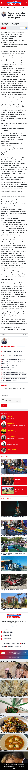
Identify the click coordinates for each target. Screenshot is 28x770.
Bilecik (25, 7)
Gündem (9, 7)
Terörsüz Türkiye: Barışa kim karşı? (10, 372)
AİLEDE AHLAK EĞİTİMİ (12, 432)
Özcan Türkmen (11, 449)
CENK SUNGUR (10, 423)
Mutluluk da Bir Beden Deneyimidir (15, 438)
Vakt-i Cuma (10, 430)
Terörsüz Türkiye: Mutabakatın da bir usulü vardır (14, 374)
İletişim (13, 643)
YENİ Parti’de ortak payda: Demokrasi (16, 425)
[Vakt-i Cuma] (3, 431)
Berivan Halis (11, 443)
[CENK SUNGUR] (3, 424)
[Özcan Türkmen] (3, 450)
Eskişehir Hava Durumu (7, 631)
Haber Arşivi (5, 639)
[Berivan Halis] (3, 443)
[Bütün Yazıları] (26, 346)
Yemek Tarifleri (18, 646)
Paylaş (4, 27)
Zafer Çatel (11, 19)
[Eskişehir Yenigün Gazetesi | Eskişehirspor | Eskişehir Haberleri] (14, 3)
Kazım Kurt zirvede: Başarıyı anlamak (11, 359)
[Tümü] (26, 413)
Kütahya (4, 646)
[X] (14, 626)
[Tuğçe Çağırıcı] (3, 437)
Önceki (3, 334)
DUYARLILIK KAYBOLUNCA (13, 451)
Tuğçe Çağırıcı (11, 436)
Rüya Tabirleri (10, 646)
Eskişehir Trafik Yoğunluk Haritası (9, 634)
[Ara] (26, 3)
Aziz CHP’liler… (6, 349)
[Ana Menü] (1, 3)
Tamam (14, 768)
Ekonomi (17, 644)
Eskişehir (3, 7)
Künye (18, 643)
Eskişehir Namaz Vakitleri (8, 632)
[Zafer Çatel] (3, 14)
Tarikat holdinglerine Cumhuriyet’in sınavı (12, 351)
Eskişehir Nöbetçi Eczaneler (8, 629)
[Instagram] (16, 626)
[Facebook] (12, 626)
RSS (3, 652)
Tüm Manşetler (6, 636)
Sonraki (24, 334)
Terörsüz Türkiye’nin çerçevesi (9, 369)
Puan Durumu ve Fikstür (7, 635)
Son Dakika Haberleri (7, 638)
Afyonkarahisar (17, 7)
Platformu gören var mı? (13, 444)
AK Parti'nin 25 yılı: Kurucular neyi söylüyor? (12, 355)
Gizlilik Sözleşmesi (6, 643)
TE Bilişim (17, 657)
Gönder (4, 405)
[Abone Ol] (26, 27)
